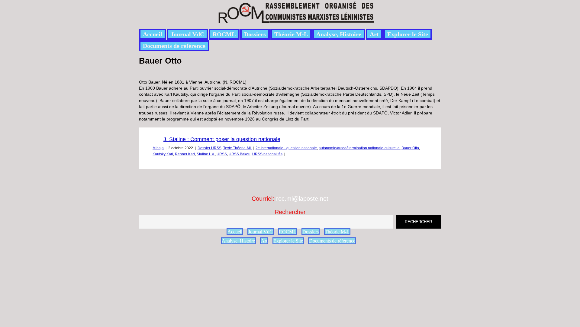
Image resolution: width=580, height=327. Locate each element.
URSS (222, 154)
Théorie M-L (291, 34)
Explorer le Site (407, 34)
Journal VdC (187, 34)
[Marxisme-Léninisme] (296, 19)
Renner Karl (185, 154)
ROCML (224, 34)
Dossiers (255, 34)
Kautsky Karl (163, 154)
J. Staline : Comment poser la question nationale (221, 139)
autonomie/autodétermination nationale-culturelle (359, 148)
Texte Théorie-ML (237, 148)
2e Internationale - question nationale (286, 148)
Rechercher (290, 212)
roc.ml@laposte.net (302, 198)
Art (374, 34)
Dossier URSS (209, 148)
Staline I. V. (206, 154)
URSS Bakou (239, 154)
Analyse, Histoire (338, 34)
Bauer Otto (410, 148)
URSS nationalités (267, 154)
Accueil (152, 34)
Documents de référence (174, 45)
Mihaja (158, 148)
